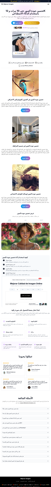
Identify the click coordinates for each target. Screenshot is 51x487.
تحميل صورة (18, 23)
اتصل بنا (17, 481)
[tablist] (25, 220)
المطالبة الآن (36, 1)
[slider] (25, 236)
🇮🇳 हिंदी (47, 484)
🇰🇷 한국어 (31, 484)
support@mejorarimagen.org (27, 403)
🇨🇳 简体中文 (15, 484)
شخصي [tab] (9, 219)
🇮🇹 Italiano (36, 484)
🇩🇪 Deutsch (21, 484)
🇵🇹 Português (43, 484)
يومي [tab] (25, 220)
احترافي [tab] (41, 220)
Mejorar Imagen (8, 4)
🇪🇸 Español (4, 484)
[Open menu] (48, 4)
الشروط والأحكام (31, 481)
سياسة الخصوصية (23, 481)
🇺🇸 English (10, 484)
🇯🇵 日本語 (27, 484)
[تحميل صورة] (26, 292)
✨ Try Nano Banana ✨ (32, 23)
